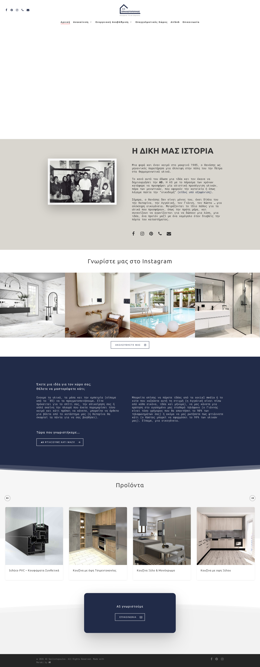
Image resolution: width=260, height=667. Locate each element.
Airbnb (175, 22)
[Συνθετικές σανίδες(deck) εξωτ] (162, 305)
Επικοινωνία (191, 22)
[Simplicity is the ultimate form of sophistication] (97, 305)
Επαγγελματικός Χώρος (152, 22)
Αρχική (65, 22)
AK (49, 662)
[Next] (252, 498)
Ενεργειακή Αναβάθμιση (112, 22)
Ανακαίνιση (81, 22)
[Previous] (8, 498)
